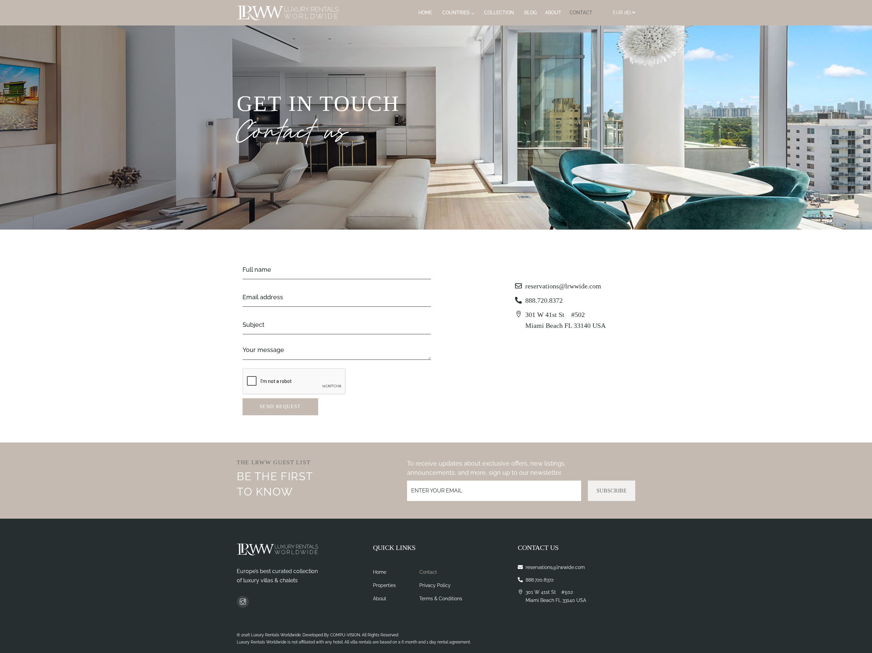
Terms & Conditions (440, 598)
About (553, 12)
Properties (384, 585)
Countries (456, 12)
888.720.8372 (544, 300)
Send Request (280, 406)
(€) (622, 12)
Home (425, 12)
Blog (530, 12)
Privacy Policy (435, 585)
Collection (499, 12)
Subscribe (611, 490)
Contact (581, 12)
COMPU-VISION (345, 635)
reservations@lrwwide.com (563, 286)
